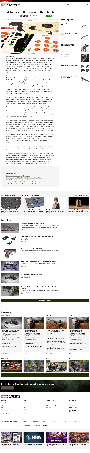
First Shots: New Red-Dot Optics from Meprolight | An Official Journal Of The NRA (78, 343)
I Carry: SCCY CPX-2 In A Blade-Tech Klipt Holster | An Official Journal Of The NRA (33, 347)
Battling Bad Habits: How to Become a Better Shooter (21, 184)
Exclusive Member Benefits (74, 404)
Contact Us (3, 404)
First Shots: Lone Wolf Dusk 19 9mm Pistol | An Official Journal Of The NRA (79, 348)
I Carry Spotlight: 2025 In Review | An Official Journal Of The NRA (33, 338)
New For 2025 (48, 5)
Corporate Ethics (17, 450)
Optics (25, 241)
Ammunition (4, 358)
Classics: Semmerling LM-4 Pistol (32, 249)
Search (2, 409)
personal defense (10, 170)
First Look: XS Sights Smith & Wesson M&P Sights (38, 236)
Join (14, 1)
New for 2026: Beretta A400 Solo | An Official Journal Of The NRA (55, 331)
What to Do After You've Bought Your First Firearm (20, 180)
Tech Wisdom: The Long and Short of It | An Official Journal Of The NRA (79, 211)
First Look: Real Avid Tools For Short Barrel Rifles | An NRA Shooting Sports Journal (56, 337)
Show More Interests (52, 375)
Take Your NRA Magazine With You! (10, 445)
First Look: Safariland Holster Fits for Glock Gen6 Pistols (38, 288)
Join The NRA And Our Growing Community (33, 445)
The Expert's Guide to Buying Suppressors (18, 176)
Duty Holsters (28, 334)
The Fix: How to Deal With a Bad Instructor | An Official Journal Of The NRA (56, 211)
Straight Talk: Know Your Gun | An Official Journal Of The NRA (11, 331)
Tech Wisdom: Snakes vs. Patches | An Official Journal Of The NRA (34, 210)
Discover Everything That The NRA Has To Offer (55, 445)
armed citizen (11, 334)
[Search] (87, 5)
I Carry (25, 315)
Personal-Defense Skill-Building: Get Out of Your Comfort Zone (24, 178)
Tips (2, 16)
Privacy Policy (3, 450)
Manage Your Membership (74, 407)
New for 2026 (62, 334)
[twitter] (23, 15)
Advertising (3, 402)
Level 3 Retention (35, 334)
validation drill (38, 170)
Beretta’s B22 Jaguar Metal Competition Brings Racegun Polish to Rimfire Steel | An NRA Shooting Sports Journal (56, 343)
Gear (60, 5)
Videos (70, 315)
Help (2, 407)
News (40, 5)
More (10, 220)
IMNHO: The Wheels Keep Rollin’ (32, 223)
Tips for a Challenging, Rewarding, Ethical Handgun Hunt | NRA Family (11, 338)
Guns (55, 5)
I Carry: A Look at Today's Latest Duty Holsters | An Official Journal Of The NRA (33, 331)
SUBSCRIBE (7, 388)
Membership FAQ (72, 405)
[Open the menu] (68, 4)
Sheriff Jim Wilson (27, 277)
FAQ (2, 405)
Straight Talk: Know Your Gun (31, 274)
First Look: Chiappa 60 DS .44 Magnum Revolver (38, 261)
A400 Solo (57, 334)
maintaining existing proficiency (28, 170)
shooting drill (45, 170)
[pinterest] (26, 15)
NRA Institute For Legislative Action (53, 405)
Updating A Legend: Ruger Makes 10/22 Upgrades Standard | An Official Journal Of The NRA (56, 348)
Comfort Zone (17, 170)
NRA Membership (72, 402)
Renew (17, 1)
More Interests (15, 312)
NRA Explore (48, 407)
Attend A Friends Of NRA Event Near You (78, 445)
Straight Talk (5, 334)
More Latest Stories (50, 300)
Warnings (24, 450)
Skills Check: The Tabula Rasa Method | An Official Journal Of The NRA (10, 211)
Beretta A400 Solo (51, 334)
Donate (21, 1)
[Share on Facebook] (20, 15)
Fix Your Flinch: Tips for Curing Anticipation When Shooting (23, 182)
